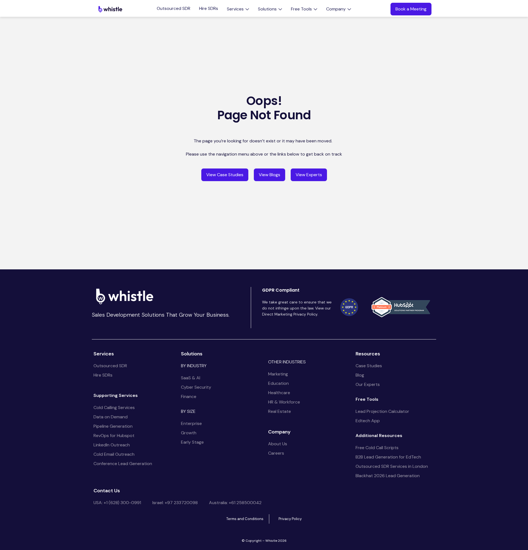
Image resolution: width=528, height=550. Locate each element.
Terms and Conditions (244, 518)
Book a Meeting (411, 9)
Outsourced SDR (173, 8)
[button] (238, 9)
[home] (110, 9)
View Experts (309, 175)
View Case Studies (224, 175)
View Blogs (269, 175)
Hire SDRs (208, 8)
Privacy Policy (290, 518)
